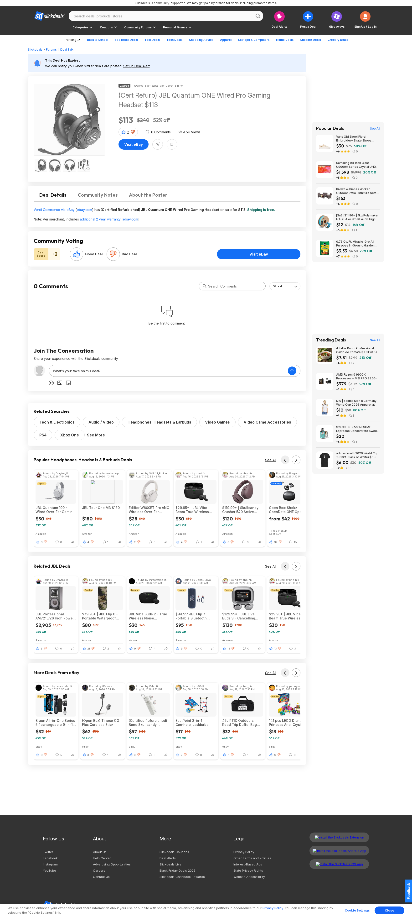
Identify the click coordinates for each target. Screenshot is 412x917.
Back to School (97, 40)
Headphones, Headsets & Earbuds (159, 422)
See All (270, 460)
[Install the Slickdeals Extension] (339, 837)
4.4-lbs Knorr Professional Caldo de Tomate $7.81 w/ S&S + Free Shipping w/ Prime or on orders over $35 (358, 350)
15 (228, 648)
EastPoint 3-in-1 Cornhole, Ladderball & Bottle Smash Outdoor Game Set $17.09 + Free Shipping (195, 722)
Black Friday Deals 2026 (178, 870)
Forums (51, 49)
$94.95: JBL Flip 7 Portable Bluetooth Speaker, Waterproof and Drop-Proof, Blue (193, 616)
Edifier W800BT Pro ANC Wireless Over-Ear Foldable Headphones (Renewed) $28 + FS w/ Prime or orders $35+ (149, 510)
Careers (99, 870)
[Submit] (204, 286)
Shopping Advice (201, 40)
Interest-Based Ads (247, 864)
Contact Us (101, 877)
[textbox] (168, 371)
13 (275, 648)
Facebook (50, 858)
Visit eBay (133, 144)
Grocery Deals (338, 40)
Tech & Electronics (57, 422)
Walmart (134, 640)
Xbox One (69, 435)
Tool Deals (152, 40)
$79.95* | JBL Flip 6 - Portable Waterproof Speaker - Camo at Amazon (100, 616)
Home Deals (285, 40)
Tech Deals (174, 40)
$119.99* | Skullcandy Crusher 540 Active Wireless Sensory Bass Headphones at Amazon (242, 510)
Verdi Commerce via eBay (54, 210)
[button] (365, 20)
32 (276, 542)
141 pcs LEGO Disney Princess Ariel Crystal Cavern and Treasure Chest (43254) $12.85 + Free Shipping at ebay (288, 722)
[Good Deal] (76, 254)
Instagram (50, 864)
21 (88, 648)
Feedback (409, 891)
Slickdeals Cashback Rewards (182, 877)
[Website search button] (258, 16)
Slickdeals (35, 49)
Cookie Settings (357, 910)
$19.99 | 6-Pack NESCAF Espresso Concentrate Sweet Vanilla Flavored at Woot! (357, 429)
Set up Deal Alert (136, 66)
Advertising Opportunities (112, 864)
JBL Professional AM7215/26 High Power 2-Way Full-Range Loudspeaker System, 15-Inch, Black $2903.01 (55, 616)
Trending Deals (331, 340)
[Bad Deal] (113, 254)
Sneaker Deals (310, 40)
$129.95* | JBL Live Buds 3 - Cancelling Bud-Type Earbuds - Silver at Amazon (239, 616)
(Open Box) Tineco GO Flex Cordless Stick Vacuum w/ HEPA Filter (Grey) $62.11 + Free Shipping (100, 722)
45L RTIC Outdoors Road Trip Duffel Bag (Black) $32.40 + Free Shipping (240, 722)
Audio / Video (101, 422)
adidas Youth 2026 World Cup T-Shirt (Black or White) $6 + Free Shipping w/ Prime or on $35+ (357, 455)
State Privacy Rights (248, 870)
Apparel (226, 40)
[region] (206, 910)
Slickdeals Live (170, 864)
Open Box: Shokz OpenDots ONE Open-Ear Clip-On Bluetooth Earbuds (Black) (287, 510)
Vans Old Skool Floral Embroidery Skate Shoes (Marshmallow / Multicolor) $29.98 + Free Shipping (354, 138)
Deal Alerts (168, 858)
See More (96, 435)
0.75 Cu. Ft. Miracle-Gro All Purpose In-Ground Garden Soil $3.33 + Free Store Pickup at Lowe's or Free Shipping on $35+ (358, 243)
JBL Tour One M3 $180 (101, 508)
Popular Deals (330, 128)
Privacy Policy (243, 852)
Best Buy (275, 533)
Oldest (277, 286)
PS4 (42, 435)
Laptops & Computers (253, 40)
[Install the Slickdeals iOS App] (339, 864)
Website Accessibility (249, 877)
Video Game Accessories (267, 422)
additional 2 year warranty (100, 219)
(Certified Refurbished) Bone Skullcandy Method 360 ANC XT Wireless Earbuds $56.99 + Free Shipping (148, 722)
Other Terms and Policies (252, 858)
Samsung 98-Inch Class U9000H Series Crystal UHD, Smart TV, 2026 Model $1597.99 (356, 165)
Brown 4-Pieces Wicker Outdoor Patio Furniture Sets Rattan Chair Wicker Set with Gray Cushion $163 (356, 191)
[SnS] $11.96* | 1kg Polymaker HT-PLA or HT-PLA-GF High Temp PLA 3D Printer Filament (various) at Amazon (357, 217)
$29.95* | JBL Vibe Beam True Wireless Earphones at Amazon (193, 510)
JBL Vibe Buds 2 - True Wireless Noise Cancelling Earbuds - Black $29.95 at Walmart (149, 616)
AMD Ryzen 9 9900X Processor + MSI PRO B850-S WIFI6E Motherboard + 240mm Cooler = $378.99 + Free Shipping (358, 376)
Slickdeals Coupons (174, 852)
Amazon (41, 533)
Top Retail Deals (126, 40)
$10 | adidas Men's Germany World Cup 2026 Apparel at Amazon (356, 403)
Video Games (217, 422)
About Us (100, 852)
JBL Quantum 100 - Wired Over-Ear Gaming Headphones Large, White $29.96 (55, 510)
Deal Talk (66, 49)
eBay (39, 746)
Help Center (102, 858)
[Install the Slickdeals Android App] (339, 850)
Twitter (48, 852)
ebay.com (84, 210)
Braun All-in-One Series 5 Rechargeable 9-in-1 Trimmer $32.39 (55, 722)
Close (389, 910)
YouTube (49, 870)
